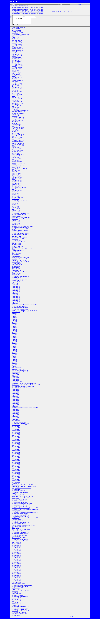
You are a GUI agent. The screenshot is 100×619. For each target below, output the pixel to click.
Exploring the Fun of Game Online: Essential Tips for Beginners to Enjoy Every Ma (21, 488)
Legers (13, 242)
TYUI (13, 126)
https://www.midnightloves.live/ (15, 233)
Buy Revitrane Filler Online (15, 369)
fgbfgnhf (13, 173)
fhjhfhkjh (13, 74)
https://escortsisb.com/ (15, 187)
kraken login (13, 277)
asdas (13, 121)
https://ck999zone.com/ (15, 239)
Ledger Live (13, 30)
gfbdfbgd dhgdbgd (14, 144)
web (12, 72)
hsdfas (13, 136)
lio (12, 592)
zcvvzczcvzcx (14, 170)
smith (13, 426)
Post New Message (80, 4)
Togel (13, 527)
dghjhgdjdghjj (13, 48)
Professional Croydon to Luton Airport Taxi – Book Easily (18, 257)
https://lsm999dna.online (15, 494)
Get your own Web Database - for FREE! (50, 618)
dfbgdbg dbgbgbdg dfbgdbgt (15, 241)
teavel (13, 208)
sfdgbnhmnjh (13, 179)
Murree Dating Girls (14, 526)
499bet (13, 78)
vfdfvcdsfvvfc (13, 94)
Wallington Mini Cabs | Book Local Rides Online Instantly (18, 226)
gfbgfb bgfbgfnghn (14, 118)
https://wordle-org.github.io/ (15, 422)
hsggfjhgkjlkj (13, 35)
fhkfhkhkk (13, 53)
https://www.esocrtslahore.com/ (15, 534)
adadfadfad (13, 148)
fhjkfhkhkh (13, 47)
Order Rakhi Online (14, 259)
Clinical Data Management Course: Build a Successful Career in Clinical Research (21, 407)
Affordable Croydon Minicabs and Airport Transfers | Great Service (19, 496)
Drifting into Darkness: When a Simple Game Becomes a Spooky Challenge (21, 486)
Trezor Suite (13, 185)
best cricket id (14, 381)
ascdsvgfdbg (13, 31)
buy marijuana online (14, 594)
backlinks (13, 55)
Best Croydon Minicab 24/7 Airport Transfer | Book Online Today (19, 378)
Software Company (14, 537)
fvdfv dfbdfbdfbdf (14, 134)
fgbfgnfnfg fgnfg (14, 120)
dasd (12, 125)
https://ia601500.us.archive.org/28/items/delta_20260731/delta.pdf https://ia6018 (21, 512)
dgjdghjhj (13, 81)
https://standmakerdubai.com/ (15, 586)
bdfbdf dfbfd (13, 135)
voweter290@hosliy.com (25, 5)
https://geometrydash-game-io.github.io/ (16, 497)
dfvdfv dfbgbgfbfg (14, 146)
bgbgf (13, 247)
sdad (12, 36)
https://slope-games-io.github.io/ (16, 499)
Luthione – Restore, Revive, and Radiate (17, 370)
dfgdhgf (13, 240)
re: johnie (13, 420)
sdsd (12, 269)
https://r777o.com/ (14, 61)
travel (13, 38)
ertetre (13, 123)
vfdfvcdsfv (13, 96)
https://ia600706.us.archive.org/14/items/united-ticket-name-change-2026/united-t (21, 517)
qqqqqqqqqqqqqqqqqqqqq (15, 27)
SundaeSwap (14, 56)
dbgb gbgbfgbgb (14, 119)
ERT (12, 266)
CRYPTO (13, 542)
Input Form (70, 616)
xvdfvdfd (13, 253)
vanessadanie (14, 587)
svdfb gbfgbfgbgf (14, 235)
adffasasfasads (14, 137)
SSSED (13, 265)
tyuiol (13, 159)
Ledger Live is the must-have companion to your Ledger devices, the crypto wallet (21, 304)
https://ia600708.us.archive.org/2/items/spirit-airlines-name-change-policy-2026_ (21, 507)
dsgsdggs (13, 124)
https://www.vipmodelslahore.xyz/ (16, 227)
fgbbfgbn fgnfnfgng (14, 145)
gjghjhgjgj (13, 79)
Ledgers (13, 51)
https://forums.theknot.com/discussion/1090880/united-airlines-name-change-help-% (21, 509)
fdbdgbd (13, 171)
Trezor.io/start (14, 367)
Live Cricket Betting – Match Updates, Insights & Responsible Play (20, 383)
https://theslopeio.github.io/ (15, 498)
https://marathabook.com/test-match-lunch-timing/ (18, 503)
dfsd (12, 149)
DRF (12, 175)
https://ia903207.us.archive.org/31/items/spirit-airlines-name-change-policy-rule (21, 511)
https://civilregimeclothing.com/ (15, 504)
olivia (13, 37)
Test (12, 62)
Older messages (74, 616)
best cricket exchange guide (15, 385)
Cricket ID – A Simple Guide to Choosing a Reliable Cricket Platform (20, 386)
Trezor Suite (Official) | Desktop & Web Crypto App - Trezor (19, 484)
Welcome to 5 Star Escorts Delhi (16, 258)
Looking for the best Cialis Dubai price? (16, 230)
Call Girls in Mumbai (14, 613)
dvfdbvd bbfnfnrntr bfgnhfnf (15, 163)
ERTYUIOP (13, 264)
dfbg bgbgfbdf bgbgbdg (15, 109)
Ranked (13, 256)
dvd (12, 92)
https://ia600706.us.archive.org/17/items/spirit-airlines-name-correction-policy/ (21, 508)
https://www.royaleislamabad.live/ (16, 34)
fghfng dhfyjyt (13, 154)
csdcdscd (13, 244)
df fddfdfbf (13, 105)
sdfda (13, 89)
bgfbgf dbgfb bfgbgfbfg (14, 111)
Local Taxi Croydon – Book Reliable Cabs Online (17, 217)
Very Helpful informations (15, 611)
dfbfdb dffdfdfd (14, 103)
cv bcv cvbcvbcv (14, 140)
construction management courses (16, 583)
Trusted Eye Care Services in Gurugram (16, 529)
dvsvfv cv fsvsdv (14, 165)
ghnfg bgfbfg (13, 156)
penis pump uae (14, 238)
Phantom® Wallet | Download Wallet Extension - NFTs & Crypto (19, 525)
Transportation (14, 283)
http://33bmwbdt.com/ (14, 127)
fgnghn (13, 615)
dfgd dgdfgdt (13, 150)
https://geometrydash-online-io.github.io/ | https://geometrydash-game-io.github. (21, 421)
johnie (13, 281)
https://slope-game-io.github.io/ (15, 528)
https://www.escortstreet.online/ (15, 213)
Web (12, 251)
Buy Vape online (14, 593)
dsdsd (13, 519)
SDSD (13, 122)
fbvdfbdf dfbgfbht (14, 246)
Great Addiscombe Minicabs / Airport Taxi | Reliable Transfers (19, 248)
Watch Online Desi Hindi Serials (16, 368)
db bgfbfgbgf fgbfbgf (14, 117)
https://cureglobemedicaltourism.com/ (16, 585)
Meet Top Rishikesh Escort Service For (16, 491)
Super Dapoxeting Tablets (15, 260)
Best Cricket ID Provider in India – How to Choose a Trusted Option (20, 384)
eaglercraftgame (15, 250)
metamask (13, 28)
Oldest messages (79, 616)
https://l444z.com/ (14, 83)
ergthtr (13, 254)
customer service (14, 39)
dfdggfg (13, 236)
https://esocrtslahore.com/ (15, 33)
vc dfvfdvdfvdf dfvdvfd (14, 116)
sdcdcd (13, 167)
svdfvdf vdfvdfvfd (14, 143)
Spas (14, 614)
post (12, 543)
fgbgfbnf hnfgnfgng (14, 141)
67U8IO (13, 267)
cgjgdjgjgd (13, 50)
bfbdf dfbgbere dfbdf (14, 113)
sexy (12, 65)
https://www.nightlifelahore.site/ (15, 172)
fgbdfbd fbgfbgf (14, 161)
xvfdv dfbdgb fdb (14, 245)
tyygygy (13, 73)
